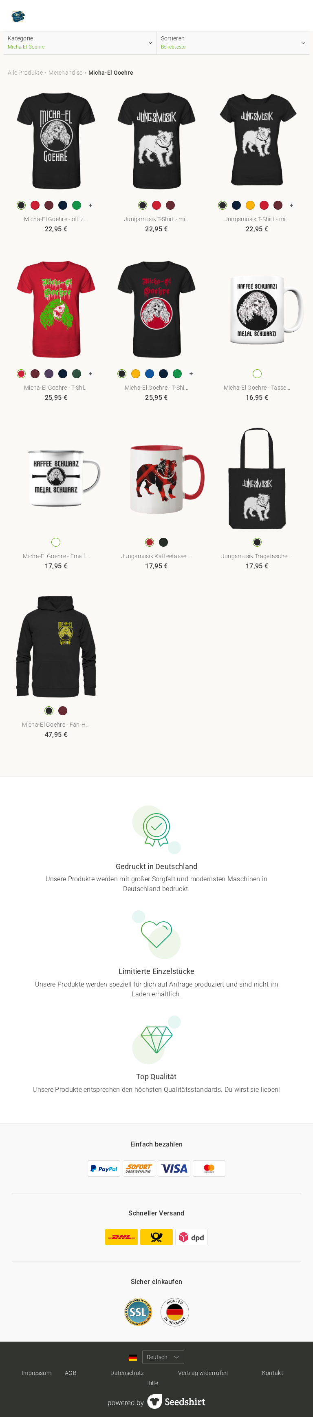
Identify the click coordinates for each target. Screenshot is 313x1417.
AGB (71, 1373)
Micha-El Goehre (111, 72)
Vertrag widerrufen (203, 1373)
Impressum (36, 1373)
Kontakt (272, 1373)
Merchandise (65, 72)
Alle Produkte (25, 72)
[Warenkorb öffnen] (297, 17)
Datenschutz (127, 1373)
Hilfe (152, 1383)
